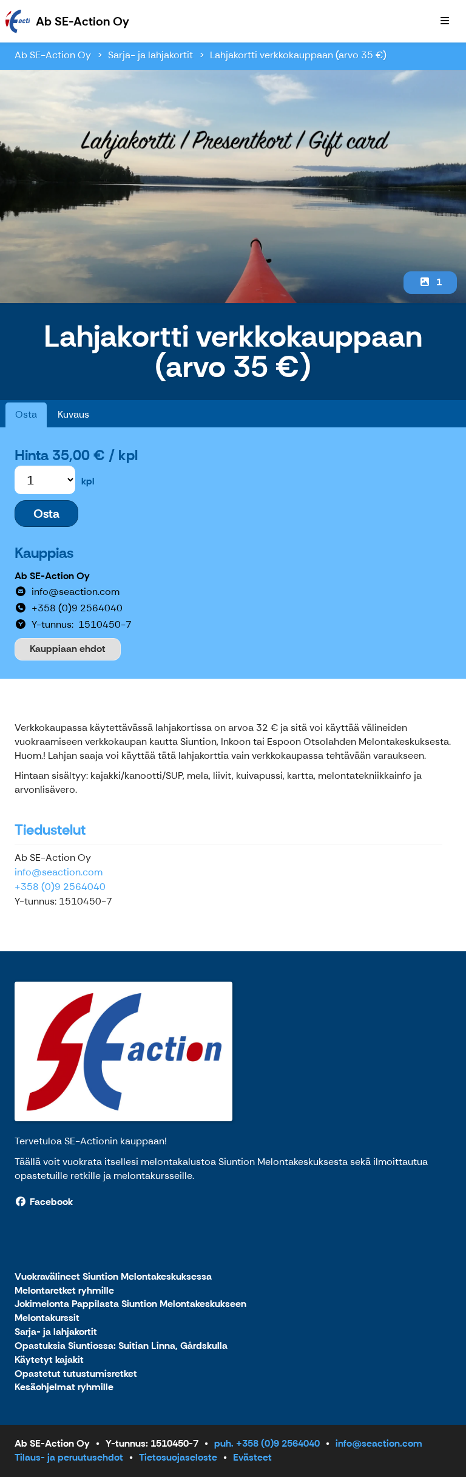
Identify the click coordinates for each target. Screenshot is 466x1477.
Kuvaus (73, 414)
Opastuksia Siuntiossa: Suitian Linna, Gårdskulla (121, 1346)
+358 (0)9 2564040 (60, 886)
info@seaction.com (59, 872)
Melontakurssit (47, 1318)
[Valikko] (445, 21)
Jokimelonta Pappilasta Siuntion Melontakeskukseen (130, 1304)
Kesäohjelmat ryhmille (64, 1387)
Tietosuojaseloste (178, 1457)
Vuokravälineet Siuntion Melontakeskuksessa (113, 1277)
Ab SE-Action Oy (53, 55)
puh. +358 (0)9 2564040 (267, 1443)
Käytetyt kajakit (49, 1360)
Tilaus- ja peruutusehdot (69, 1457)
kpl (88, 481)
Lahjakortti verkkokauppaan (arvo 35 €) (298, 55)
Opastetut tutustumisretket (76, 1374)
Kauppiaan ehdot (68, 648)
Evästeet (252, 1457)
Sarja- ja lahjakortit (150, 55)
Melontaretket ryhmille (64, 1291)
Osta (26, 414)
